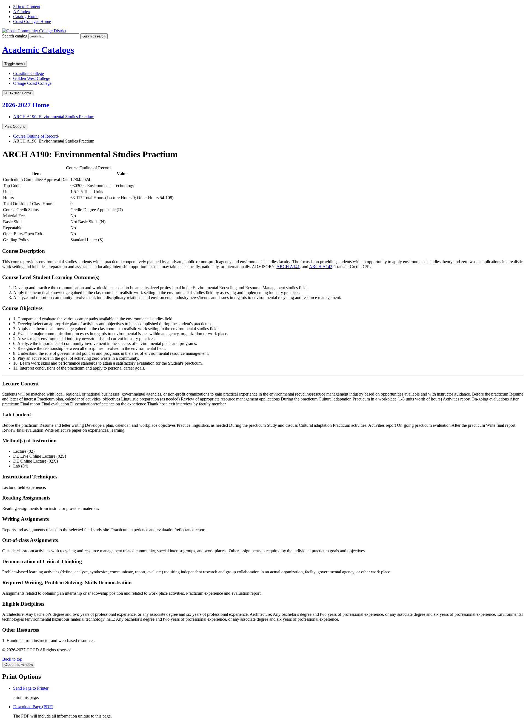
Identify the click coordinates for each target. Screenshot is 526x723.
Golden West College (31, 78)
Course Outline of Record (35, 136)
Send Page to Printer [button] (30, 688)
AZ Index (21, 11)
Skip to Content (26, 6)
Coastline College (28, 73)
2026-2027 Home (25, 105)
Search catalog (14, 36)
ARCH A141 (288, 266)
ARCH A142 (320, 266)
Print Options (14, 126)
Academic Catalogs (38, 50)
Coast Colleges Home (32, 21)
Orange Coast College (32, 83)
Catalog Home (25, 16)
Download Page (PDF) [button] (33, 706)
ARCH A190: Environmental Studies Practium (53, 116)
